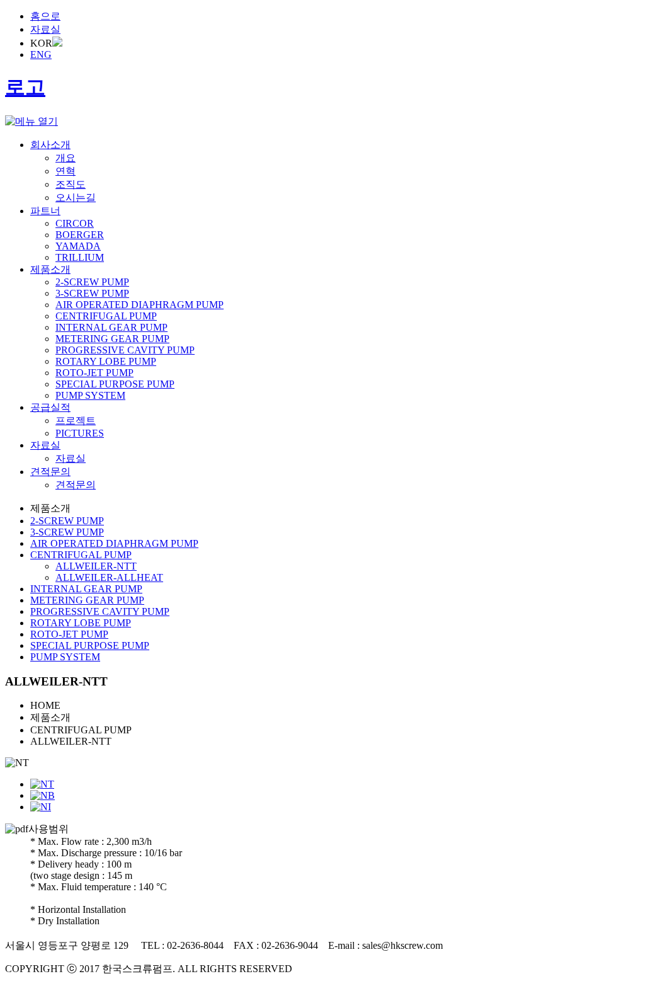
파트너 (45, 210)
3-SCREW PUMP (92, 293)
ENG (41, 54)
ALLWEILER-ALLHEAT (109, 577)
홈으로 (45, 16)
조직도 (70, 184)
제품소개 (50, 269)
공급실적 (50, 407)
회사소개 (50, 144)
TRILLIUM (79, 257)
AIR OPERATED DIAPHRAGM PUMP (139, 304)
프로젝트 (75, 420)
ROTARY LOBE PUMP (105, 361)
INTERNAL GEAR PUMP (111, 327)
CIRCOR (74, 223)
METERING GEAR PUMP (112, 338)
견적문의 (50, 471)
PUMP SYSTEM (90, 395)
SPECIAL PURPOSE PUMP (114, 384)
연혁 (65, 171)
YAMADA (78, 246)
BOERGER (79, 234)
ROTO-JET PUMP (94, 372)
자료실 (45, 29)
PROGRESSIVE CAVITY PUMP (125, 350)
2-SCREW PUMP (92, 282)
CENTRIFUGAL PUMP (106, 316)
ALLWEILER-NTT (96, 566)
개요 (65, 157)
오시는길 (75, 197)
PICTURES (79, 433)
